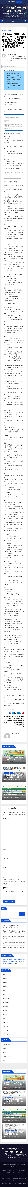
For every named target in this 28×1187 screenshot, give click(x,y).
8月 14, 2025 (8, 1087)
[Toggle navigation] (13, 21)
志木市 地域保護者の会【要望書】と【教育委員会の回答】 (14, 1179)
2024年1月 (6, 994)
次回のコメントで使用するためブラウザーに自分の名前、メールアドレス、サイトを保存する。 (14, 882)
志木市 (9, 30)
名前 (4, 849)
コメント (6, 818)
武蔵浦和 (11, 790)
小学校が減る (4, 30)
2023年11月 (6, 1002)
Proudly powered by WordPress (10, 1164)
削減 (18, 56)
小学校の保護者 (12, 54)
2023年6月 (6, 1022)
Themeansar (14, 1166)
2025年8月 (6, 974)
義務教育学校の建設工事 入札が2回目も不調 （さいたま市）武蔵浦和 (14, 777)
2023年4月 (6, 1030)
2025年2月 (6, 982)
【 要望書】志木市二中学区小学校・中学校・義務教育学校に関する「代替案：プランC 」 (14, 1171)
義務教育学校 (16, 790)
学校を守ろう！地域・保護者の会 (9, 1183)
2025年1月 (6, 986)
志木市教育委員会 (19, 58)
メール (5, 858)
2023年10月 (6, 1006)
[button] (22, 20)
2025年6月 (6, 978)
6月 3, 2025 (8, 1120)
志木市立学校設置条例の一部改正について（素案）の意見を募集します (13, 759)
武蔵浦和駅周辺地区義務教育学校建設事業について (13, 794)
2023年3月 (6, 1034)
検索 (3, 908)
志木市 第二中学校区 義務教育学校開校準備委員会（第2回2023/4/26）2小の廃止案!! (14, 961)
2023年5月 (6, 1026)
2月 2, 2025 (8, 1136)
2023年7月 (6, 1018)
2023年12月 (6, 998)
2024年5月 (6, 990)
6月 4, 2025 (8, 1103)
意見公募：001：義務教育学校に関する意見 (14, 1133)
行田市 (4, 1060)
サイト (4, 867)
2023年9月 (6, 1010)
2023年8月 (6, 1014)
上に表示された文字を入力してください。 (14, 891)
